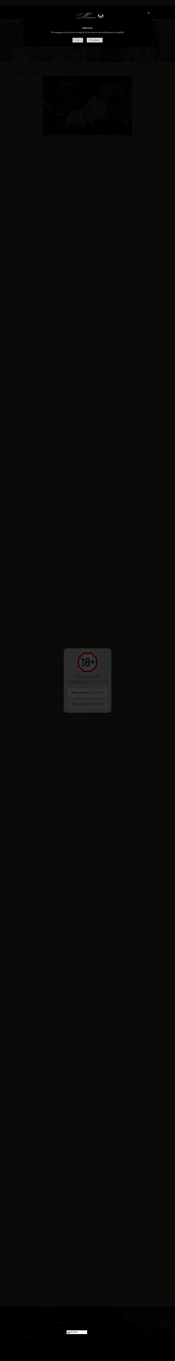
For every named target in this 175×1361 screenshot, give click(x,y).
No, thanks (95, 40)
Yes (77, 40)
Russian (74, 1332)
